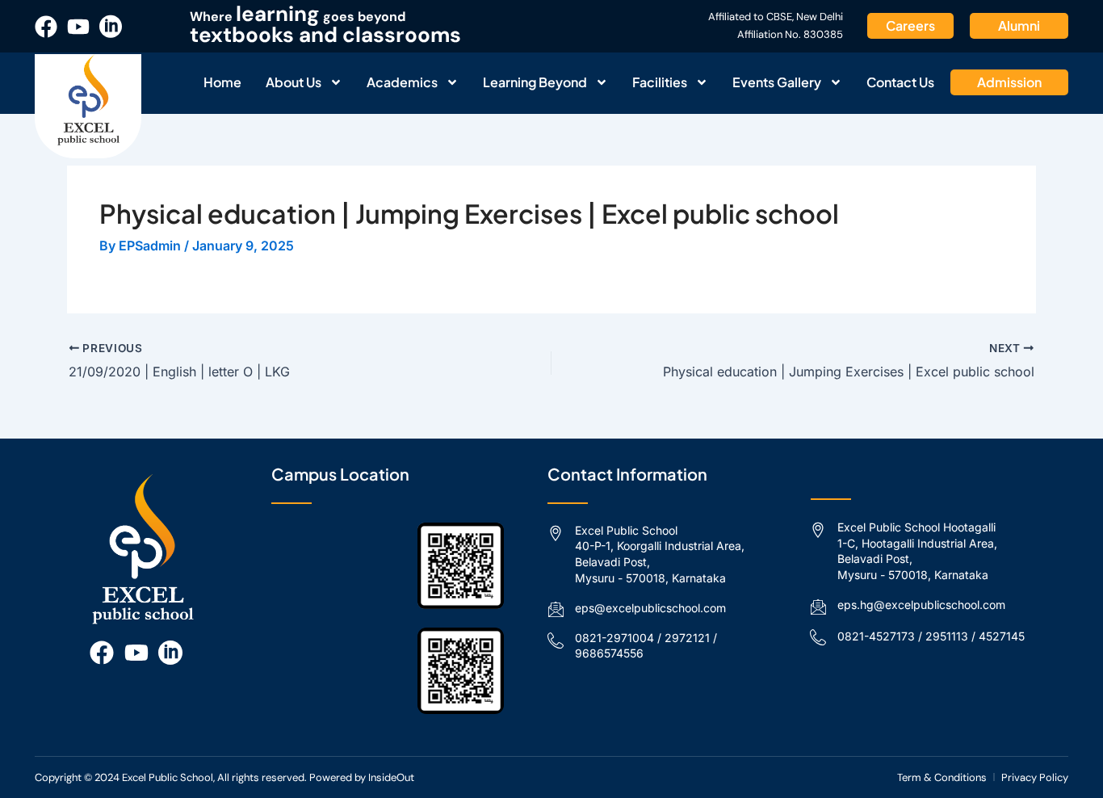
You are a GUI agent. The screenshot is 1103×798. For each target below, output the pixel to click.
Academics (402, 82)
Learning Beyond (535, 82)
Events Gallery (776, 82)
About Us (293, 82)
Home (222, 82)
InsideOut (391, 777)
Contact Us (900, 82)
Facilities (659, 82)
